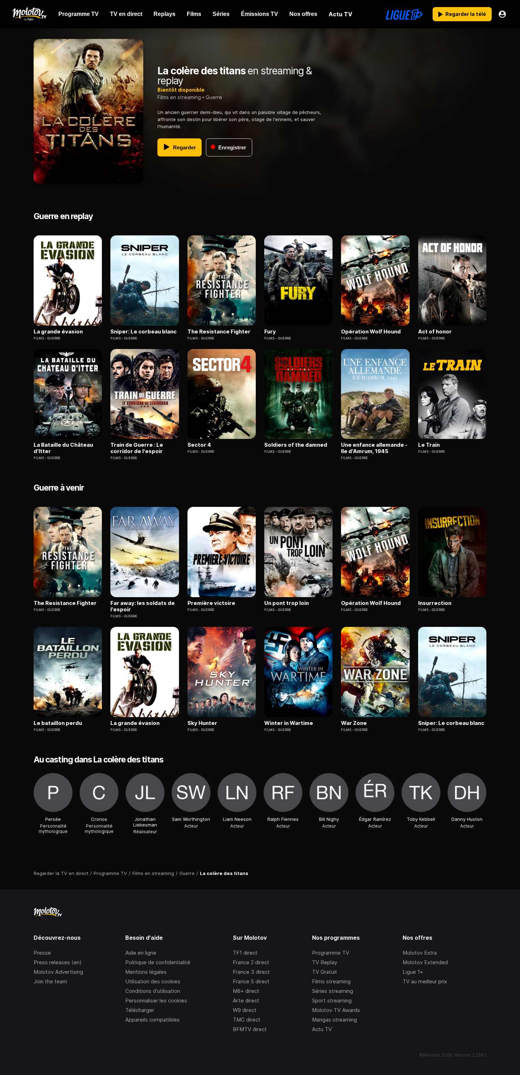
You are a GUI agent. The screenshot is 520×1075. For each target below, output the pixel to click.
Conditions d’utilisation (152, 991)
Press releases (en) (58, 962)
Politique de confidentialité (157, 962)
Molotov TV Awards (336, 1010)
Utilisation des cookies (152, 981)
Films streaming (331, 981)
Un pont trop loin (286, 603)
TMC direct (246, 1019)
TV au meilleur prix (425, 981)
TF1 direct (245, 952)
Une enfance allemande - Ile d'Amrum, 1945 (374, 448)
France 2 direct (251, 962)
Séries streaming (332, 991)
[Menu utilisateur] (502, 14)
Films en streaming (179, 97)
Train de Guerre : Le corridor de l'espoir (136, 448)
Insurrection (434, 603)
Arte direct (246, 1000)
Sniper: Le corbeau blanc (143, 331)
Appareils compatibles (152, 1019)
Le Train (429, 445)
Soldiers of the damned (295, 445)
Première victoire (211, 603)
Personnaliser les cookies (156, 1000)
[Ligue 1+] (404, 14)
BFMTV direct (250, 1029)
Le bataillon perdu (58, 723)
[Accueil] (29, 14)
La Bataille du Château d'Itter (63, 448)
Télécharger (139, 1010)
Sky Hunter (202, 723)
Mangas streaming (334, 1019)
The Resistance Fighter (218, 331)
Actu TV (322, 1029)
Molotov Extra (420, 952)
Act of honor (435, 331)
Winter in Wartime (288, 723)
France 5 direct (251, 981)
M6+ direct (246, 991)
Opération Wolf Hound (371, 331)
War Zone (354, 723)
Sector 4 (199, 445)
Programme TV (330, 952)
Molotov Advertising (58, 971)
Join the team (50, 981)
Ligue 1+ (413, 971)
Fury (270, 331)
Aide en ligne (140, 952)
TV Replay (324, 962)
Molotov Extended (425, 962)
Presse (42, 952)
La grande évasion (58, 331)
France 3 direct (251, 971)
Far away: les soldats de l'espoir (142, 606)
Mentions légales (146, 971)
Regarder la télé (465, 14)
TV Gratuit (324, 971)
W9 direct (244, 1010)
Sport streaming (332, 1000)
